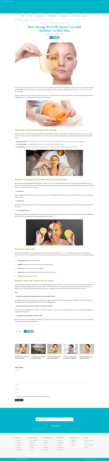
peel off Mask (64, 253)
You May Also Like (54, 340)
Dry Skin (18, 440)
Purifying (60, 445)
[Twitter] (104, 1)
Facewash (65, 355)
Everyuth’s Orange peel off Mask (84, 89)
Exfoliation (60, 440)
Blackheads (32, 442)
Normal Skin (19, 445)
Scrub (45, 445)
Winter (72, 445)
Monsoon (73, 440)
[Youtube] (106, 1)
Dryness (32, 447)
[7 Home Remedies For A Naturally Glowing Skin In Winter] (38, 349)
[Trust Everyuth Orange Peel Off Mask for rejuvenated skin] (54, 349)
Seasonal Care (75, 16)
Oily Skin (18, 447)
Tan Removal (61, 449)
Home (22, 16)
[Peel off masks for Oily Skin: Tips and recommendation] (22, 349)
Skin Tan (32, 449)
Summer (73, 442)
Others (85, 16)
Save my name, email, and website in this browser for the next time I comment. (33, 396)
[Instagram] (101, 1)
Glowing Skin (17, 355)
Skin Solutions (40, 16)
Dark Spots (32, 445)
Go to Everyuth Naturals (7, 1)
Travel (86, 447)
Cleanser (46, 447)
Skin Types (29, 16)
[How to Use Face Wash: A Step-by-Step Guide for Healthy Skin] (70, 349)
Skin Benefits (64, 16)
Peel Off (48, 355)
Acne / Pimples (33, 440)
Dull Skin (26, 20)
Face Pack (46, 449)
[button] (92, 16)
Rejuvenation (61, 447)
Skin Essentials (52, 16)
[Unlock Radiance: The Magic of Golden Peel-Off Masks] (87, 349)
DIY (86, 442)
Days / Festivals (89, 440)
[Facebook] (99, 1)
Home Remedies (89, 445)
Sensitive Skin (19, 449)
